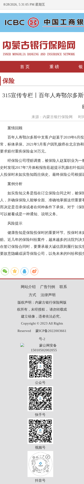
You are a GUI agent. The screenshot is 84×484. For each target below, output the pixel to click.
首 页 (25, 66)
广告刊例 (47, 287)
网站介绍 (28, 287)
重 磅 (54, 66)
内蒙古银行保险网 (58, 117)
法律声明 (48, 295)
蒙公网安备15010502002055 (44, 346)
